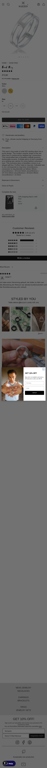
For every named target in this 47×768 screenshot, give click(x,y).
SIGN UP (34, 392)
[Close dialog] (43, 369)
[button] (4, 763)
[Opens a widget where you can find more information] (9, 764)
